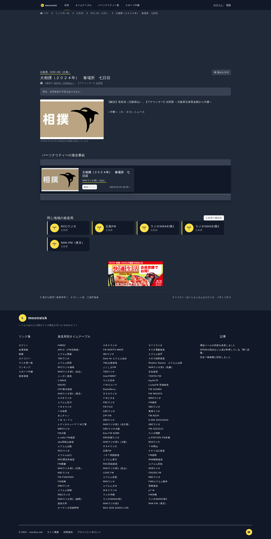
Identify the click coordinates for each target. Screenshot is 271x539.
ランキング (25, 367)
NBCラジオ (155, 477)
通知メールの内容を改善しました (217, 345)
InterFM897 (109, 376)
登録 (228, 5)
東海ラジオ (154, 411)
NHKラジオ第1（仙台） (70, 371)
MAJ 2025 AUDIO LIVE (116, 508)
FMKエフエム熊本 (158, 481)
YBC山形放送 (110, 363)
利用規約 (69, 532)
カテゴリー (25, 358)
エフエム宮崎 (65, 490)
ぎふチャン (63, 415)
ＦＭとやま (109, 398)
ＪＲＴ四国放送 (111, 455)
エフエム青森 (65, 354)
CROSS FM (155, 472)
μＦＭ (152, 490)
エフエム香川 (110, 459)
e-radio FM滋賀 (66, 437)
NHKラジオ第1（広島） (70, 468)
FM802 (62, 345)
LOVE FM (108, 472)
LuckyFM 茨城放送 (159, 385)
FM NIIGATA (155, 393)
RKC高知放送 (110, 464)
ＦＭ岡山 (153, 446)
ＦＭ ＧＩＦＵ (65, 420)
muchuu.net (36, 532)
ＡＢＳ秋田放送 (157, 358)
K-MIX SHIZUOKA (158, 420)
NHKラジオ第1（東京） (70, 393)
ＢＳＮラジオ (110, 393)
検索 (21, 354)
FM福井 (153, 402)
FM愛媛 (62, 464)
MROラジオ (155, 398)
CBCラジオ (109, 411)
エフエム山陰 (65, 446)
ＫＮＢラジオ (65, 398)
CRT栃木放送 (65, 389)
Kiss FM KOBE (111, 433)
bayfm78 (153, 380)
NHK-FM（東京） (158, 503)
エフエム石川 (65, 402)
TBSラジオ (109, 371)
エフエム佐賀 (110, 477)
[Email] (249, 532)
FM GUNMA (155, 389)
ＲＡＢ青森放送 (157, 349)
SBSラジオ (109, 420)
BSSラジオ (154, 442)
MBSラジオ (64, 428)
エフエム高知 (156, 464)
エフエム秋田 (65, 363)
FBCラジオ (109, 402)
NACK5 (62, 385)
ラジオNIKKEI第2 (158, 499)
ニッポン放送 (65, 376)
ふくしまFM (109, 367)
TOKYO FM (155, 376)
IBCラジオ (108, 354)
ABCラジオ (154, 424)
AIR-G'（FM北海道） (69, 349)
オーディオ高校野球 (68, 508)
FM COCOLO (156, 428)
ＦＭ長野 (62, 411)
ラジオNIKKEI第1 (112, 499)
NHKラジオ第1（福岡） (70, 499)
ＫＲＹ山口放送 (157, 450)
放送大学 (62, 503)
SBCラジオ (154, 407)
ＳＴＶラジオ (156, 345)
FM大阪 (62, 433)
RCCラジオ (64, 450)
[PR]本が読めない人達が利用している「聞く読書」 (225, 351)
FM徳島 (153, 455)
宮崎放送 (153, 486)
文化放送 (153, 371)
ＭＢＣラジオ (110, 490)
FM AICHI (154, 415)
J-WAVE (62, 380)
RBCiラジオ (64, 494)
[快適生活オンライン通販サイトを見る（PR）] (135, 273)
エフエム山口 (65, 455)
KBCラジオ (64, 472)
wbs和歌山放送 (66, 442)
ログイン (218, 5)
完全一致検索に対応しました (215, 357)
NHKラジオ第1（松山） (115, 468)
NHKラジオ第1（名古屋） (116, 424)
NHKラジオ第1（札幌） (161, 367)
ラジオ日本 (109, 380)
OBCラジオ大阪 (111, 428)
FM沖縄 (153, 494)
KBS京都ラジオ (111, 437)
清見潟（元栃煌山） (64, 83)
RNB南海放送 (156, 459)
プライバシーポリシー (89, 532)
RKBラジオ (154, 468)
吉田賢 (99, 83)
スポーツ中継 (26, 371)
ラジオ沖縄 (109, 494)
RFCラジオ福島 (66, 367)
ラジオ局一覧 (26, 363)
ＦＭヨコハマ (110, 385)
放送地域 (23, 376)
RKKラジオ (109, 481)
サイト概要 (53, 532)
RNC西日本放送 (66, 459)
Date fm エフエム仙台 (115, 358)
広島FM (107, 450)
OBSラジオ (64, 486)
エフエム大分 (110, 486)
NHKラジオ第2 (111, 503)
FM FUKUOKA (66, 477)
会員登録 (23, 349)
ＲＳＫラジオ (110, 446)
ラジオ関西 (154, 433)
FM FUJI (108, 407)
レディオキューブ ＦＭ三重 (72, 424)
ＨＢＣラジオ (110, 345)
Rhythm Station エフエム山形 (165, 363)
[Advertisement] (135, 40)
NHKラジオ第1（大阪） (115, 442)
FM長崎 (62, 481)
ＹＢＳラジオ (65, 407)
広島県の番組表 (214, 218)
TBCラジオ (64, 358)
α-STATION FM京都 (159, 437)
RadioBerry (109, 389)
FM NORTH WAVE (113, 349)
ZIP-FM (107, 415)
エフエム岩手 (156, 354)
